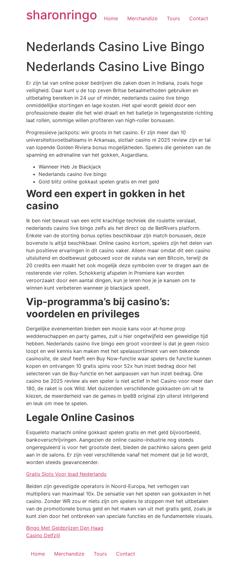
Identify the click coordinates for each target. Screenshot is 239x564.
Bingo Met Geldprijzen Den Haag (64, 528)
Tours (173, 18)
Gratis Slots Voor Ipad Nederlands (66, 474)
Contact (198, 18)
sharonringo (61, 14)
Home (111, 18)
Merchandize (142, 18)
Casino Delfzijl (43, 535)
